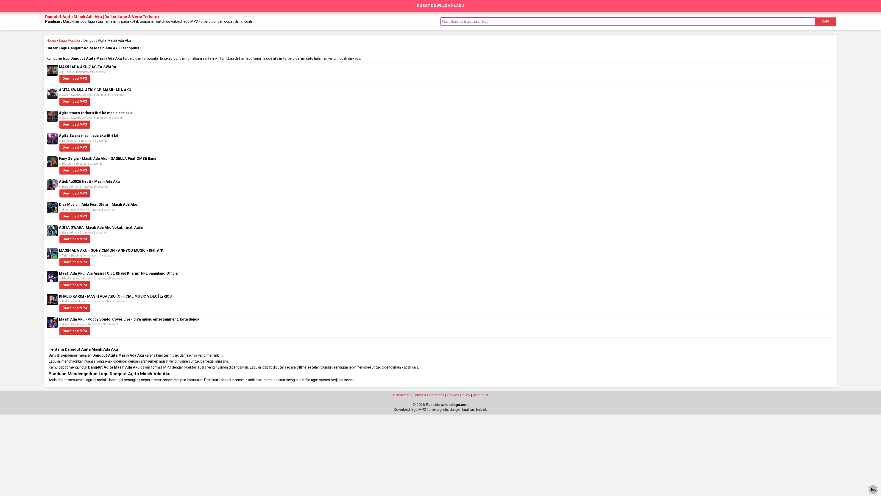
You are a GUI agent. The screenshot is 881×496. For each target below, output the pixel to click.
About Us (480, 395)
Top (873, 490)
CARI (825, 21)
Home (51, 40)
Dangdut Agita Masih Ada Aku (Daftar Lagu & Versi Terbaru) (102, 16)
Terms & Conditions (428, 395)
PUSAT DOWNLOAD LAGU (440, 5)
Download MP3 (75, 78)
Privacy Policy (458, 395)
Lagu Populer (69, 40)
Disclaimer (401, 395)
